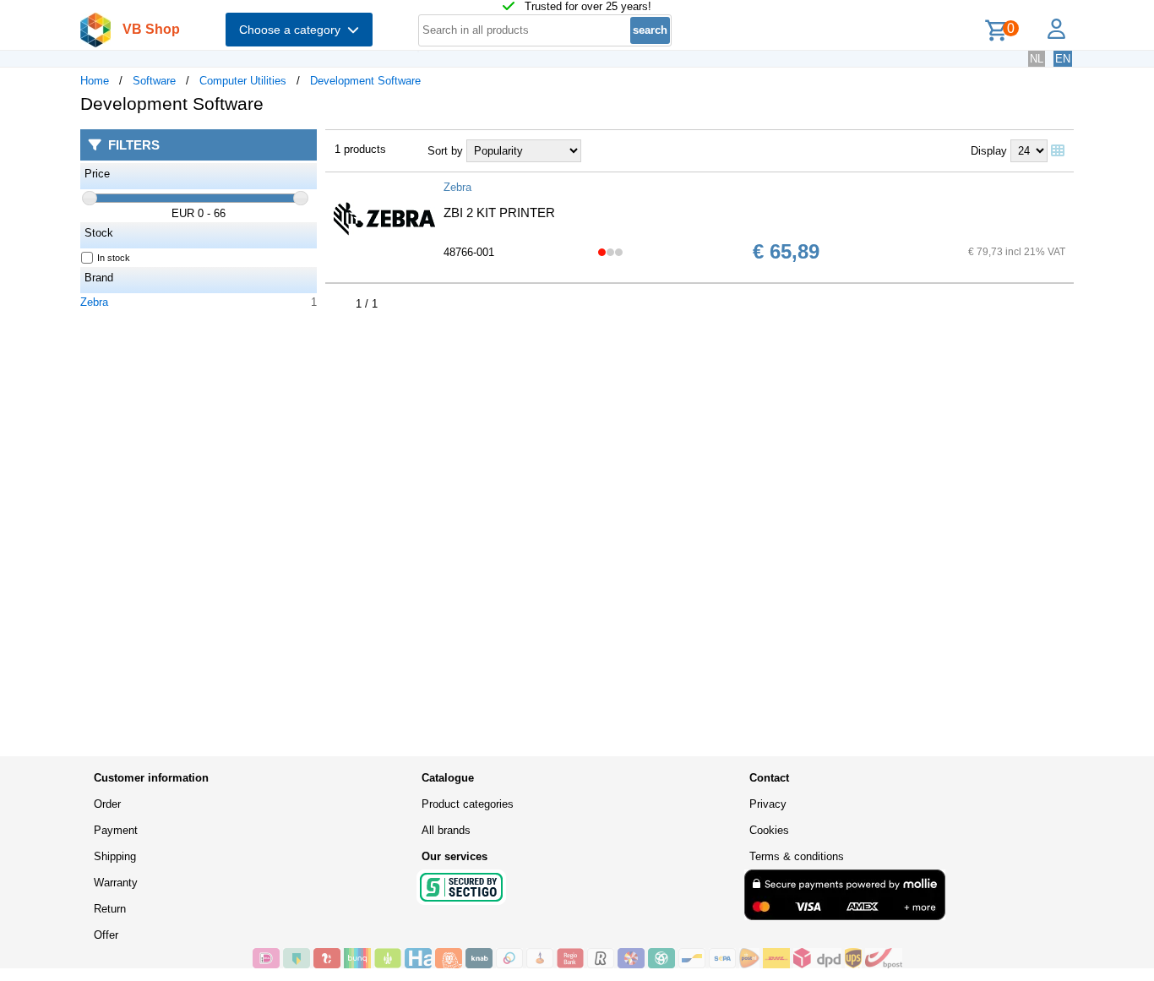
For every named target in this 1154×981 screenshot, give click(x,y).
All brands (446, 830)
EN (1062, 58)
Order (107, 804)
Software (154, 80)
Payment (116, 830)
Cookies (769, 830)
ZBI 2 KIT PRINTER (499, 212)
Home (94, 80)
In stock (113, 258)
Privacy (768, 804)
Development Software (365, 80)
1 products (360, 149)
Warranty (116, 882)
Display (989, 150)
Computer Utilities (242, 80)
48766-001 (469, 252)
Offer (106, 935)
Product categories (468, 804)
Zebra (94, 302)
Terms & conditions (796, 856)
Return (110, 908)
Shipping (115, 856)
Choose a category (293, 29)
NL (1036, 58)
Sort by (445, 150)
